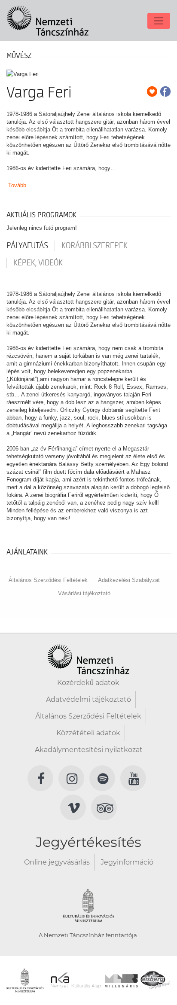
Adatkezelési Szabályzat (129, 580)
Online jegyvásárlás (57, 862)
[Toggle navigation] (158, 21)
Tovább (17, 185)
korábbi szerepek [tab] (94, 245)
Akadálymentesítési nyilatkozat (89, 750)
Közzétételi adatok (88, 733)
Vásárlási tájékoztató (84, 593)
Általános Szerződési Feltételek (48, 580)
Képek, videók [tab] (38, 263)
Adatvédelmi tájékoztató (88, 699)
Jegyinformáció (127, 862)
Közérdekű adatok (88, 683)
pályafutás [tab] (27, 245)
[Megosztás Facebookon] (165, 91)
